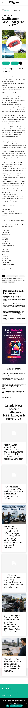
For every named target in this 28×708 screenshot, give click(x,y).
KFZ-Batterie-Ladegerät (7, 278)
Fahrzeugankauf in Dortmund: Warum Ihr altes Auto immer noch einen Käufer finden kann (13, 379)
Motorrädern (4, 280)
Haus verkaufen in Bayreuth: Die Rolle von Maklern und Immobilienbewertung (13, 392)
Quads (23, 280)
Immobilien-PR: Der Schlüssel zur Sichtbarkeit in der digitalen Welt (14, 396)
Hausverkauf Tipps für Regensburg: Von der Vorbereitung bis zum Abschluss (13, 374)
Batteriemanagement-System (12, 276)
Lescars (14, 278)
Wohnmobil (4, 282)
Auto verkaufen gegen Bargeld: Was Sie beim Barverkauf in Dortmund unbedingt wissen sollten (13, 492)
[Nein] (26, 703)
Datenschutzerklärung (16, 705)
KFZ (24, 276)
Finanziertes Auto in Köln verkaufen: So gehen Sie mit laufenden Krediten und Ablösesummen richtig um (13, 665)
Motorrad (20, 278)
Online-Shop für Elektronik (14, 280)
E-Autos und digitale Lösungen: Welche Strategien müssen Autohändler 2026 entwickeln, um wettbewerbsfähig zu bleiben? (13, 313)
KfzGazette (7, 10)
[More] (20, 63)
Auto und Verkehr (8, 54)
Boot (20, 276)
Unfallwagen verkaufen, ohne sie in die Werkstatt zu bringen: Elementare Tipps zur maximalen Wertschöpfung (13, 581)
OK (7, 705)
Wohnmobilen (11, 282)
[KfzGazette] (3, 10)
